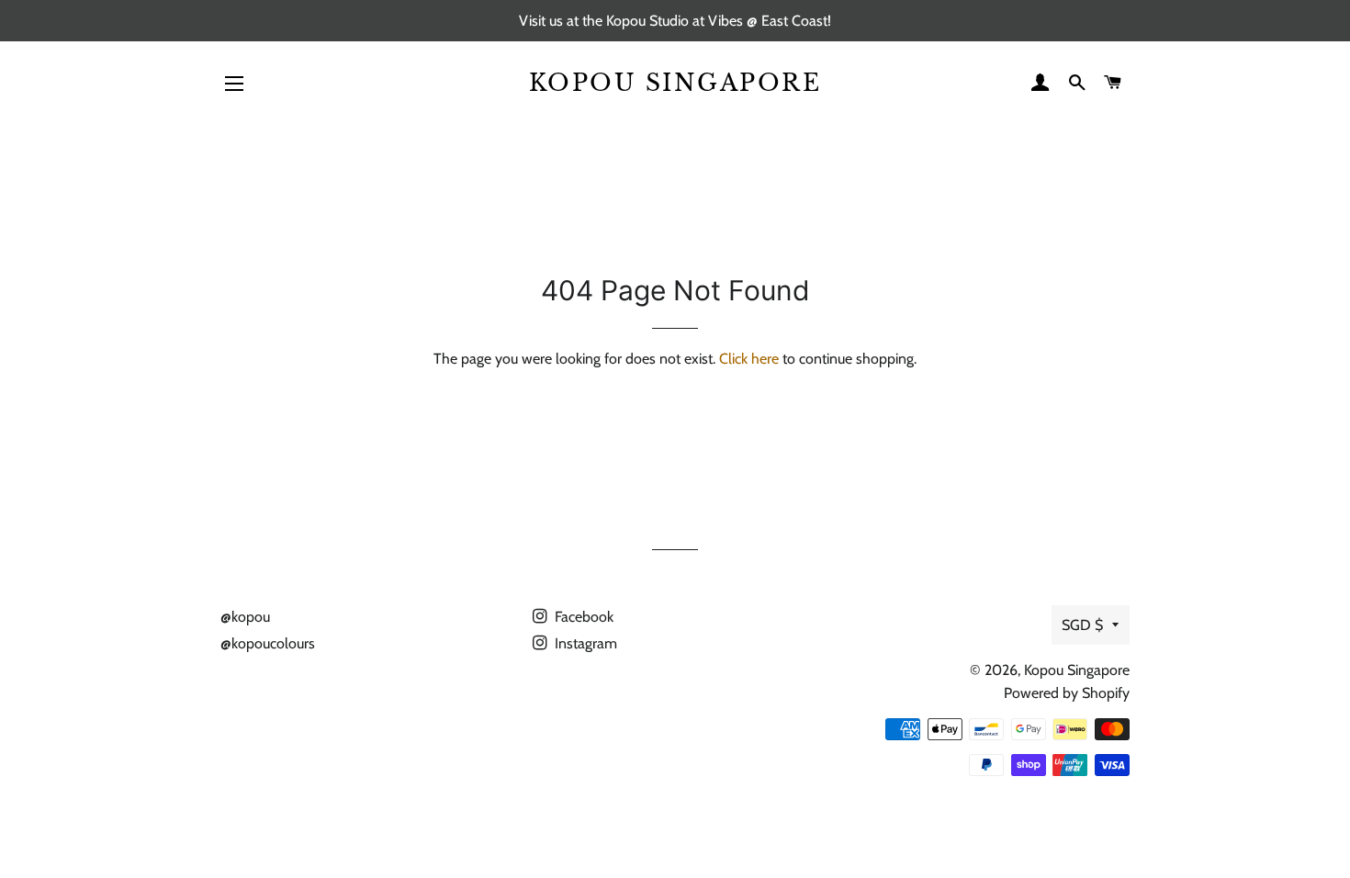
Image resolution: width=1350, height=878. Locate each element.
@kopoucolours (267, 643)
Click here (749, 358)
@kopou (245, 616)
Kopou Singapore (675, 83)
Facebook (582, 616)
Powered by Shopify (1067, 693)
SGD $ (1082, 625)
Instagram (584, 643)
